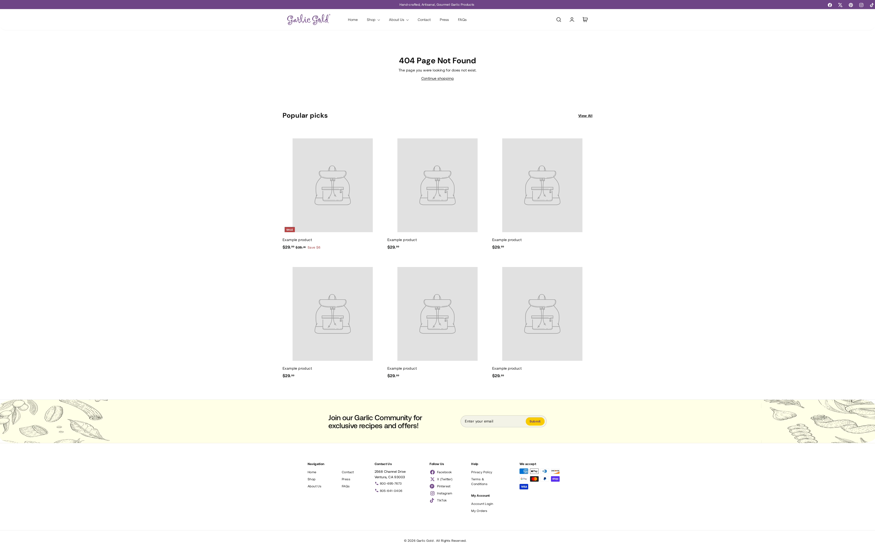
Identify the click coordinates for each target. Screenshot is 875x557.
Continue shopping (437, 78)
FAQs (462, 19)
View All (585, 115)
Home (353, 19)
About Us (397, 19)
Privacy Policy (481, 472)
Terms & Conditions (479, 481)
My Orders (479, 511)
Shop (371, 19)
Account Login (482, 504)
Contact (424, 19)
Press (444, 19)
